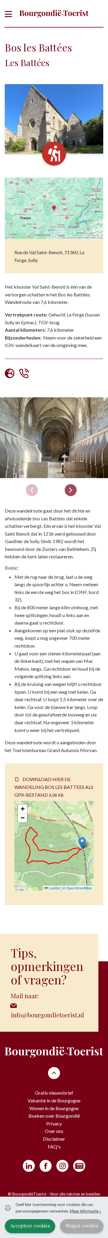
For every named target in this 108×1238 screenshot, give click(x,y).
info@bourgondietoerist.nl (47, 1015)
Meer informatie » (85, 1211)
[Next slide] (71, 490)
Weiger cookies (81, 1225)
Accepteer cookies (30, 1225)
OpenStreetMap (79, 887)
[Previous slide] (32, 490)
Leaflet (54, 887)
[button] (82, 843)
